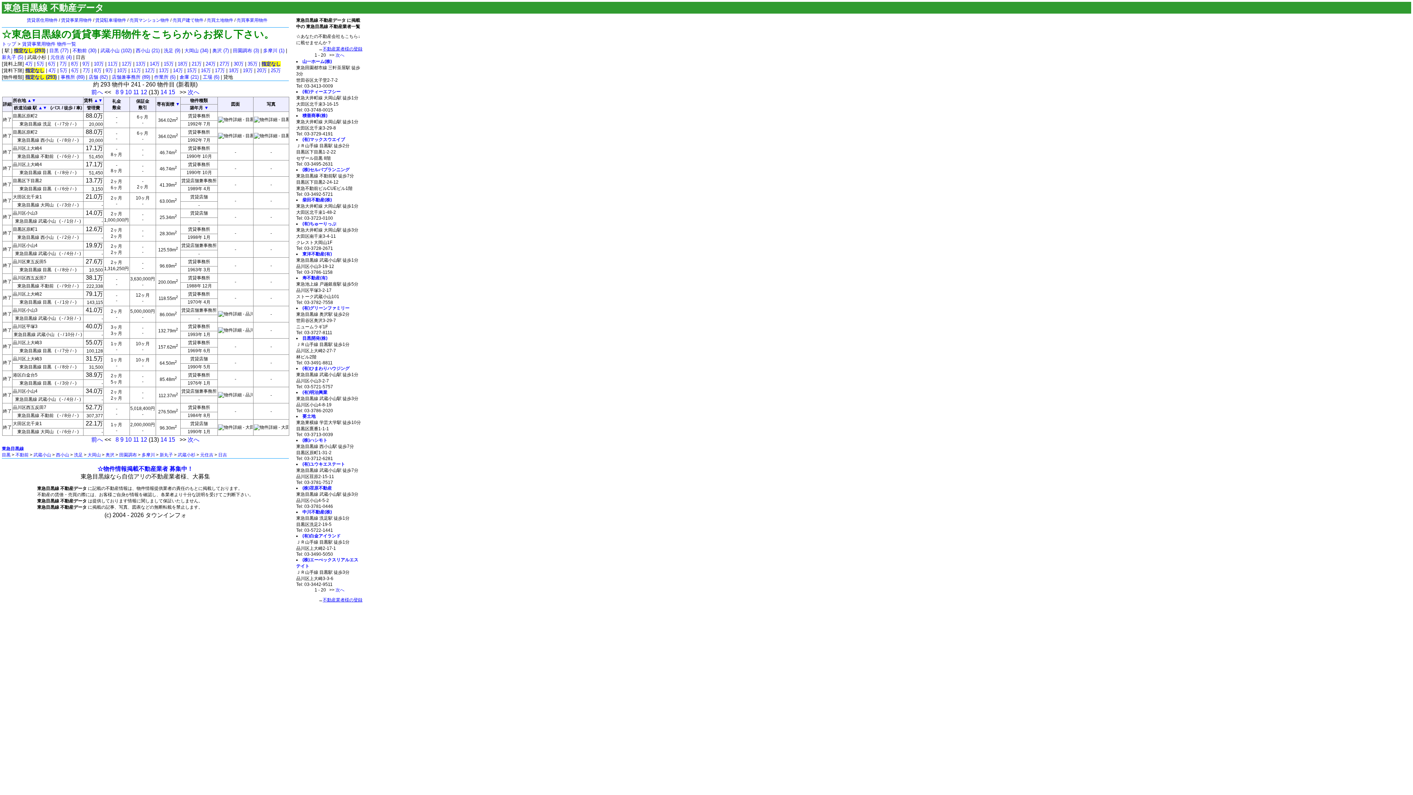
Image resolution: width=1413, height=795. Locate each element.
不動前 (22, 454)
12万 (127, 64)
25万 (276, 70)
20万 (262, 70)
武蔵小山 (42, 454)
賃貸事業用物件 (76, 20)
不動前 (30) (84, 50)
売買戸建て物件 (188, 20)
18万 (183, 64)
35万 (253, 64)
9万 (86, 64)
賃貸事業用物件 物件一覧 (49, 44)
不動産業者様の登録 (342, 49)
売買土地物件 (220, 20)
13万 (141, 64)
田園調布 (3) (246, 50)
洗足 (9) (172, 50)
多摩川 (148, 454)
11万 (113, 64)
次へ (193, 92)
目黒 (6, 454)
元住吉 (206, 454)
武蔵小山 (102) (116, 50)
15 (172, 92)
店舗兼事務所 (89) (131, 77)
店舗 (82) (98, 77)
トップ (9, 44)
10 (128, 92)
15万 (169, 64)
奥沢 (110, 454)
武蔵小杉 (186, 454)
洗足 (78, 454)
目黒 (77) (58, 50)
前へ (97, 92)
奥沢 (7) (220, 50)
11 (136, 92)
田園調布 (128, 454)
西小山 (62, 454)
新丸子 (166, 454)
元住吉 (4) (61, 57)
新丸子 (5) (12, 57)
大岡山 (94, 454)
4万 (29, 64)
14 (163, 92)
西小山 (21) (148, 50)
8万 (74, 64)
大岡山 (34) (196, 50)
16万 (206, 70)
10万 (99, 64)
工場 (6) (211, 77)
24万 (211, 64)
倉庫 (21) (189, 77)
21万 (197, 64)
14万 (155, 64)
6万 (52, 64)
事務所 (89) (73, 77)
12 (144, 92)
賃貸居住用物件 (42, 20)
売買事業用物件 (252, 20)
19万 (248, 70)
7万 (63, 64)
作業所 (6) (165, 77)
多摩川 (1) (273, 50)
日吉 (222, 454)
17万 (220, 70)
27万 (225, 64)
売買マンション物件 (149, 20)
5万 (40, 64)
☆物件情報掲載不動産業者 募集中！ (145, 469)
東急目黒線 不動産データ (54, 8)
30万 (239, 64)
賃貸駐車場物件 (110, 20)
